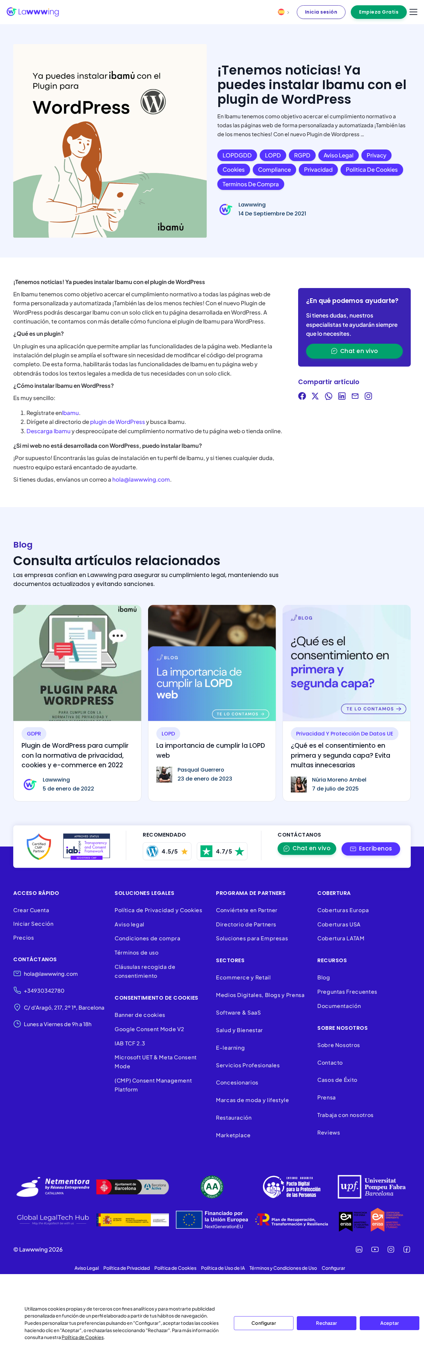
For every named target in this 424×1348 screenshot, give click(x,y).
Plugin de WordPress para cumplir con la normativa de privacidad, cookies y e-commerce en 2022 (75, 755)
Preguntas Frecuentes (347, 991)
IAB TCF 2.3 (130, 1043)
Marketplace (233, 1135)
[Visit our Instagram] (368, 397)
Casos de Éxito (337, 1079)
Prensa (326, 1097)
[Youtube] (375, 1249)
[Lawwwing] (33, 12)
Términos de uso (137, 952)
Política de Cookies (83, 1337)
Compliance (274, 169)
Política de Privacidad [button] (126, 1268)
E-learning (230, 1047)
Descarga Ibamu (48, 431)
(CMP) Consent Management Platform (153, 1085)
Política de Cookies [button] (175, 1268)
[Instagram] (391, 1249)
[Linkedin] (359, 1249)
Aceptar (389, 1323)
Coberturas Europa (343, 910)
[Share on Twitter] (315, 397)
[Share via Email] (355, 397)
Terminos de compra (251, 184)
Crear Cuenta (31, 910)
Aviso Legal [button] (87, 1268)
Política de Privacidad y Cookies (158, 910)
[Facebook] (407, 1249)
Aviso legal (338, 155)
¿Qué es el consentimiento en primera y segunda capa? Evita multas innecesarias (340, 755)
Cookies (234, 169)
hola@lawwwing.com (141, 479)
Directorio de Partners (246, 924)
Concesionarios (237, 1082)
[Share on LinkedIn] (342, 397)
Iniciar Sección (33, 923)
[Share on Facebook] (302, 397)
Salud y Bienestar (239, 1029)
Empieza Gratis (378, 12)
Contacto (330, 1062)
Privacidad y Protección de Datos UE (344, 733)
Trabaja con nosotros (345, 1114)
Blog (323, 977)
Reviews (328, 1132)
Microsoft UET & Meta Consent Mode (156, 1062)
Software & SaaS (238, 1012)
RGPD (302, 155)
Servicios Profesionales (248, 1065)
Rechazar (326, 1323)
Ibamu (70, 412)
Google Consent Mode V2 (150, 1029)
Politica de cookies (372, 169)
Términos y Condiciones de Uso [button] (283, 1268)
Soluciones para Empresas (252, 938)
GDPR (34, 733)
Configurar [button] (333, 1268)
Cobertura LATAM (341, 938)
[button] (371, 849)
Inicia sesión (321, 12)
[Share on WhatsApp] (329, 397)
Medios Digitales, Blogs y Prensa (260, 994)
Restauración (234, 1117)
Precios (23, 937)
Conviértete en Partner (247, 910)
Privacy (376, 155)
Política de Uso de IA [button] (223, 1268)
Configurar (263, 1323)
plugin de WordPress (118, 421)
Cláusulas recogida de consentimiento (145, 971)
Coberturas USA (339, 924)
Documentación (339, 1005)
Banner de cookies (141, 1014)
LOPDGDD (237, 155)
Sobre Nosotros (338, 1044)
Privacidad (318, 169)
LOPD (273, 155)
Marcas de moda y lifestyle (252, 1099)
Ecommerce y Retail (243, 977)
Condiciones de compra (147, 938)
